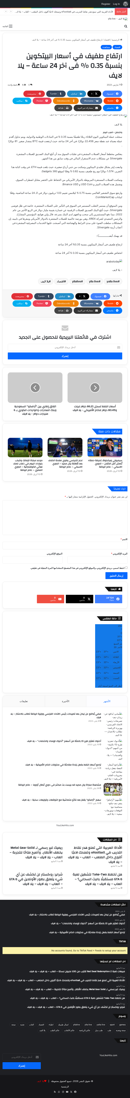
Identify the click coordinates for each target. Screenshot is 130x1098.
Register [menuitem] (105, 4)
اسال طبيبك (63, 1024)
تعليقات (24, 701)
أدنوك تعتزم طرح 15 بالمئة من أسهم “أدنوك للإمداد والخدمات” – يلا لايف (64, 741)
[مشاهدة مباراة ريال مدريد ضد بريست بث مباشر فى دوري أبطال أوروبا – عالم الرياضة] (113, 789)
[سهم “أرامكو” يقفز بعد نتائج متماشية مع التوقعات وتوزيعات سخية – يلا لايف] (113, 807)
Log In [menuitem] (116, 4)
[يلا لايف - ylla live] (117, 19)
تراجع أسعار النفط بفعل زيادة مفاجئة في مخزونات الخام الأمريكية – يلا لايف (63, 765)
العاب (31, 1024)
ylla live (94, 281)
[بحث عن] (125, 26)
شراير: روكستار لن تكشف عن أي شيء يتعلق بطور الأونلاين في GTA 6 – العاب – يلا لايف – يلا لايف (36, 879)
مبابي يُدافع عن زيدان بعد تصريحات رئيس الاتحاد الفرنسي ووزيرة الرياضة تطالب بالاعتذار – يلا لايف (55, 716)
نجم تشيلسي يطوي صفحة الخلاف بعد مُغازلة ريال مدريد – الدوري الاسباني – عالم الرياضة (65, 463)
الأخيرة (65, 701)
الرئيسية (116, 39)
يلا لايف (45, 281)
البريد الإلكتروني (119, 553)
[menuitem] (125, 4)
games (122, 1024)
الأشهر (106, 701)
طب (109, 1030)
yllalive (76, 281)
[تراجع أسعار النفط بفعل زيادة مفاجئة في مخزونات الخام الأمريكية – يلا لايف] (113, 772)
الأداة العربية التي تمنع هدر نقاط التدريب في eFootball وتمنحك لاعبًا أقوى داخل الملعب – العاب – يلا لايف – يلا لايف (59, 11)
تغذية (22, 1024)
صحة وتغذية (121, 1030)
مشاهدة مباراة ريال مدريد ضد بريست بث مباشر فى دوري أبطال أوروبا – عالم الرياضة (59, 785)
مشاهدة (106, 47)
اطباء (51, 1024)
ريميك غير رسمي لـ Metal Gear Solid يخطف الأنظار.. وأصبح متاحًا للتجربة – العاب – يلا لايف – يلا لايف (36, 852)
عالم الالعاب (69, 1030)
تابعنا (123, 1040)
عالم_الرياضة (84, 1030)
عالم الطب (54, 1030)
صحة (14, 1024)
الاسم (124, 539)
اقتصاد (107, 39)
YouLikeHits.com (65, 825)
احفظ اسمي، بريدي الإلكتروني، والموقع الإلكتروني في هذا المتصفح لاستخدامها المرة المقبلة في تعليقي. (77, 568)
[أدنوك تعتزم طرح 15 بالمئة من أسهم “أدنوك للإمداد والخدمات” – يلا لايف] (113, 750)
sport (112, 1024)
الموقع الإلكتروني (54, 553)
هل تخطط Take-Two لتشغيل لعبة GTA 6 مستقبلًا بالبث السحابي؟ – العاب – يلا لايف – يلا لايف (97, 879)
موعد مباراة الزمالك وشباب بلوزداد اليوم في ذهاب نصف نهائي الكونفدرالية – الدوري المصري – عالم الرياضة (27, 465)
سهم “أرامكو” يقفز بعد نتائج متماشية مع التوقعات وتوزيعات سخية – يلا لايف (61, 800)
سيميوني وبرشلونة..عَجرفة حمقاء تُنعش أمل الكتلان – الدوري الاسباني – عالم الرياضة (105, 463)
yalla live (112, 281)
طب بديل (99, 1030)
